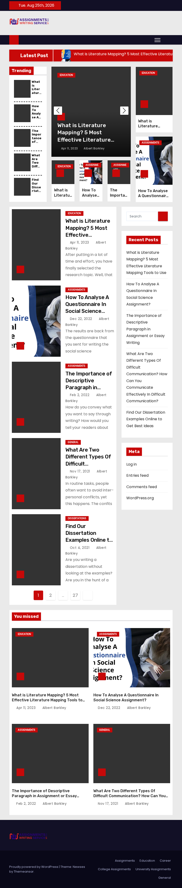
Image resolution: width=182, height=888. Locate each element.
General (73, 442)
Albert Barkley (94, 148)
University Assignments (153, 869)
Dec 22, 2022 (81, 318)
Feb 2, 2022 (80, 395)
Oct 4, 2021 (80, 547)
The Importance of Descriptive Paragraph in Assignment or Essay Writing (88, 387)
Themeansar (24, 871)
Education (66, 75)
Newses (79, 867)
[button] (168, 40)
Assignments (92, 165)
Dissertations (77, 518)
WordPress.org (140, 498)
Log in (131, 464)
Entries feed (137, 475)
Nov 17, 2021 (80, 471)
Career (165, 860)
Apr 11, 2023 (70, 148)
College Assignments (114, 869)
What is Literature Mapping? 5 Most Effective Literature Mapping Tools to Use (89, 235)
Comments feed (141, 487)
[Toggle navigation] (157, 39)
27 (75, 595)
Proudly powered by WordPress (34, 867)
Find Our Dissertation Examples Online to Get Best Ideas (145, 419)
